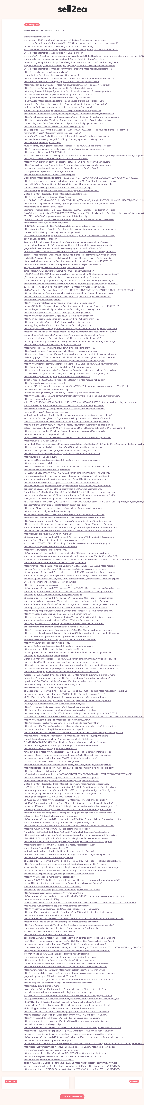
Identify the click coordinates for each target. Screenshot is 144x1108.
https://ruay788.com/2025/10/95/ (104, 1069)
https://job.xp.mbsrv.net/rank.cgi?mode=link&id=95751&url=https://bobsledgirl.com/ (63, 790)
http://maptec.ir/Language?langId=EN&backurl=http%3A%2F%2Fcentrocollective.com (65, 1014)
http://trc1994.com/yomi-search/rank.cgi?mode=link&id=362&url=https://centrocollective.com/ (68, 912)
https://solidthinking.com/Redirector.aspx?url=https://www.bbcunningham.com (61, 351)
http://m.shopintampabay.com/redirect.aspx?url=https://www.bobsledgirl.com (60, 710)
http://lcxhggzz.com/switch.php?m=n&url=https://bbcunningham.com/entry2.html (62, 309)
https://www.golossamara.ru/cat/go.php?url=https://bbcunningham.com (58, 354)
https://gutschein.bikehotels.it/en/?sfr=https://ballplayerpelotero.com (56, 158)
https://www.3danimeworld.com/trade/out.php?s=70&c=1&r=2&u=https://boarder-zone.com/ (68, 630)
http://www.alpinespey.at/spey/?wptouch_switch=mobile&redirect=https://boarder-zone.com (68, 610)
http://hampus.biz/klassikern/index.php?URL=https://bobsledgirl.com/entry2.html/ (62, 723)
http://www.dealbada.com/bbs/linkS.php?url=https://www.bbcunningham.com (61, 370)
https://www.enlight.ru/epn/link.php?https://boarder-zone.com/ (87, 527)
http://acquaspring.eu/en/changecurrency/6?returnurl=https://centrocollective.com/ (62, 889)
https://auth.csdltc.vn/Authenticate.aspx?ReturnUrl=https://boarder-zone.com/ (71, 479)
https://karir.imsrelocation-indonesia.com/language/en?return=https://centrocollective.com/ (66, 1011)
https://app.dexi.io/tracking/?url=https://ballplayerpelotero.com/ (53, 120)
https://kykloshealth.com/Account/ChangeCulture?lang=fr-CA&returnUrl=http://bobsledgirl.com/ (69, 825)
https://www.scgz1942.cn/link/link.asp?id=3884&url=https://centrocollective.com (62, 1018)
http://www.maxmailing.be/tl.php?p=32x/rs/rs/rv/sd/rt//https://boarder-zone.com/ (62, 482)
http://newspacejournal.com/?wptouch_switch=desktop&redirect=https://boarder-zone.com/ (68, 530)
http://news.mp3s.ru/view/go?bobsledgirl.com (45, 735)
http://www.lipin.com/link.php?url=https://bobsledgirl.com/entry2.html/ (57, 719)
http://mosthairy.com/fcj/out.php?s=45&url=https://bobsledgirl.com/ (55, 713)
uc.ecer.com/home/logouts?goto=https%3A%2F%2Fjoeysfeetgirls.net (57, 43)
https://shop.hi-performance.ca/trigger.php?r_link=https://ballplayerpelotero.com (61, 81)
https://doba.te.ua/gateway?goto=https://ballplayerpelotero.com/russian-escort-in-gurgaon (67, 84)
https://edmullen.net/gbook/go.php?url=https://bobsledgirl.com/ (53, 700)
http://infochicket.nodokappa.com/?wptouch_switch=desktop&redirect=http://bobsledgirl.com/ (69, 767)
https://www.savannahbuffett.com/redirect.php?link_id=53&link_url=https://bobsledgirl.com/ (67, 764)
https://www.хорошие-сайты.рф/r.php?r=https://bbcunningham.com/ (57, 312)
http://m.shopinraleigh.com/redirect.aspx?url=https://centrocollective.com (58, 982)
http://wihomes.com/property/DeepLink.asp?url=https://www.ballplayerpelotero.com (64, 149)
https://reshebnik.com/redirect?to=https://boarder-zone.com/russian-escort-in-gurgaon (64, 517)
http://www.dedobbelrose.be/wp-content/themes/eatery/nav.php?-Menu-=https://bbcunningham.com (72, 395)
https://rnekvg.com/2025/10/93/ (73, 1069)
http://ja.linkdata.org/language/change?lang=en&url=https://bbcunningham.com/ (61, 319)
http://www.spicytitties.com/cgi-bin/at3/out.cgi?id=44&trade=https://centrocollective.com (66, 1021)
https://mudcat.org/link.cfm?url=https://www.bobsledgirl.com (52, 684)
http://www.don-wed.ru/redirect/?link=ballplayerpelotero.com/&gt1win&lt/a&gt (61, 181)
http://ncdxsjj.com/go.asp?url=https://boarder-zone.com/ (50, 546)
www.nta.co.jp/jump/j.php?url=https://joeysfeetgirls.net (50, 62)
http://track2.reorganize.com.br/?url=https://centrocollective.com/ (54, 925)
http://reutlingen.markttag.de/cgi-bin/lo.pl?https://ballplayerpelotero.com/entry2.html (63, 139)
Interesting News (32, 25)
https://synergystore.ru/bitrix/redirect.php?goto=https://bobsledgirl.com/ (57, 864)
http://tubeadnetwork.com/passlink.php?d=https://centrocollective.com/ (57, 1046)
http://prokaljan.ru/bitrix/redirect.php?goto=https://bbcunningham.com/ (57, 322)
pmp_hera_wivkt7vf (34, 31)
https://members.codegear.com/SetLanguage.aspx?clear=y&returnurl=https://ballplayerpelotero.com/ (71, 117)
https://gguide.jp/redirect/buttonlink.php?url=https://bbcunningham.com (57, 325)
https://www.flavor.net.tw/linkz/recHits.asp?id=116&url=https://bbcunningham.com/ (63, 447)
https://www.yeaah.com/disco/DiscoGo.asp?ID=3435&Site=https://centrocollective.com (65, 1053)
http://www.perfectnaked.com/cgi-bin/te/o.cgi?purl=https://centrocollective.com (61, 909)
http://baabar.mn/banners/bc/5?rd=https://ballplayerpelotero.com (81, 68)
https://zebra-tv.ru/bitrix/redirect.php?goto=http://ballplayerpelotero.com (58, 88)
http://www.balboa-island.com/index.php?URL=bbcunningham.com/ (72, 405)
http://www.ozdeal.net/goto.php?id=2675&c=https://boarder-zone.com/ (58, 614)
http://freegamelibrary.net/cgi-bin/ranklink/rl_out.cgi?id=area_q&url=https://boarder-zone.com (67, 521)
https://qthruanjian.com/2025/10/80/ (41, 1069)
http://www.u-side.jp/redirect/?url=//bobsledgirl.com (58, 870)
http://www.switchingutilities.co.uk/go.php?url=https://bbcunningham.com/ (59, 315)
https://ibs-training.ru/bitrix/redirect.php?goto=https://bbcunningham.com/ (58, 331)
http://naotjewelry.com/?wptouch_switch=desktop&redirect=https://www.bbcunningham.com (68, 293)
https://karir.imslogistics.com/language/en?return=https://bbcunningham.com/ (60, 450)
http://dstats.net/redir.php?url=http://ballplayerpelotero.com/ (62, 254)
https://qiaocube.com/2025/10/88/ (104, 1066)
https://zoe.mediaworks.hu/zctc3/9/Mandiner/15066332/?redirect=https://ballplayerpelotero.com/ (70, 78)
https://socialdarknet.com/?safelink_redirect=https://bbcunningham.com (57, 367)
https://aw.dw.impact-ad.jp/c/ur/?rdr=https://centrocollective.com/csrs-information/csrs (64, 969)
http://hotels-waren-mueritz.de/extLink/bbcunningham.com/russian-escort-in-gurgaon (64, 360)
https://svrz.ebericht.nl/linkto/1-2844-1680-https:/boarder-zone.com (66, 620)
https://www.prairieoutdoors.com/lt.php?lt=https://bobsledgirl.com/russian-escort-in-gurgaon (68, 841)
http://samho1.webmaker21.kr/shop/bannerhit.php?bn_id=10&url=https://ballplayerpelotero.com (69, 113)
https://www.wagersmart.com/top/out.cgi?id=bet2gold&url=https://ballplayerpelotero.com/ (67, 161)
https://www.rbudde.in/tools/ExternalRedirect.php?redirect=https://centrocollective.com (65, 966)
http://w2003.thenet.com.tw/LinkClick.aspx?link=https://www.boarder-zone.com (62, 453)
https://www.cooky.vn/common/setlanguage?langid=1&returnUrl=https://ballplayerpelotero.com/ (69, 203)
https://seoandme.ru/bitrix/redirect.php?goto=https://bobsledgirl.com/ (56, 777)
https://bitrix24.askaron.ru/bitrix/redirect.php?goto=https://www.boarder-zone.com (63, 508)
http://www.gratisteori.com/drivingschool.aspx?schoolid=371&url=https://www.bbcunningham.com (71, 363)
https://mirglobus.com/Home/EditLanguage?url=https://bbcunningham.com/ (59, 347)
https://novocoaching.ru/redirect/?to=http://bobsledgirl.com (67, 822)
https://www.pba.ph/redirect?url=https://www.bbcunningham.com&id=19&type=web (64, 431)
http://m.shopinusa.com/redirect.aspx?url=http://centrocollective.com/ (56, 905)
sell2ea (72, 8)
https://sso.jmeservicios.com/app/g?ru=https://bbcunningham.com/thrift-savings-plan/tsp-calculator (70, 328)
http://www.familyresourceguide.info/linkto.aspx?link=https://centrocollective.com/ (62, 1056)
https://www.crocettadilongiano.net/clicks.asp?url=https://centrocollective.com (61, 921)
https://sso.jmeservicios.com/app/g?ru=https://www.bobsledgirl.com (56, 835)
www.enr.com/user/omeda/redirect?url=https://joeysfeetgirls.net (75, 59)
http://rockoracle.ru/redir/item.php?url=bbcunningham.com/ (51, 296)
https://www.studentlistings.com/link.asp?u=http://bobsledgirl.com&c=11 (58, 707)
